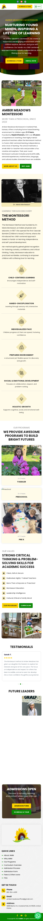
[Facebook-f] (18, 2)
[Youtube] (21, 2)
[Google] (25, 2)
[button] (37, 6)
